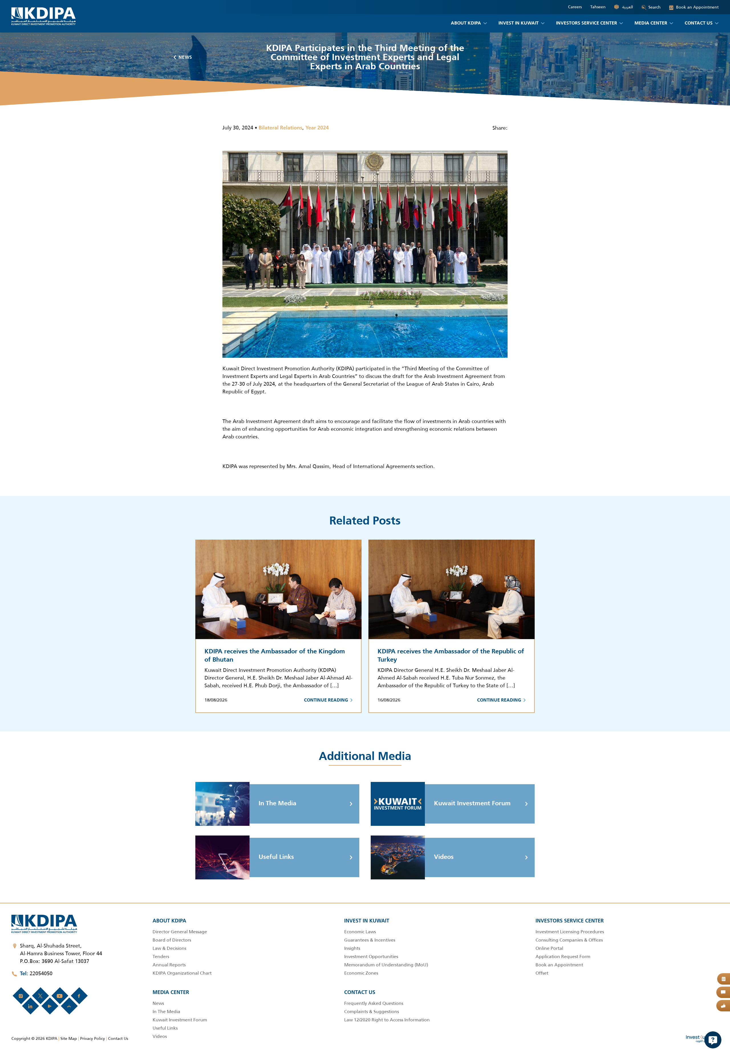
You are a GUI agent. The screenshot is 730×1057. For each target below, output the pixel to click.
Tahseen (598, 7)
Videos (444, 857)
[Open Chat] (712, 1039)
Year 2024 (317, 128)
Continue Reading (326, 700)
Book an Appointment (694, 7)
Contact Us (118, 1038)
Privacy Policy (92, 1038)
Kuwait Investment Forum (472, 803)
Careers (575, 7)
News (185, 57)
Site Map (68, 1038)
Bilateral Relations (280, 128)
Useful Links (276, 857)
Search (654, 7)
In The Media (277, 803)
